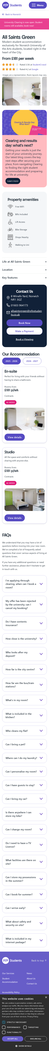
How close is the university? (21, 638)
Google (34, 69)
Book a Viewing (24, 339)
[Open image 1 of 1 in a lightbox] (24, 419)
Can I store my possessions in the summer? (21, 878)
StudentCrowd (39, 64)
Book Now (24, 323)
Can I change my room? (19, 829)
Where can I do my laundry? (21, 758)
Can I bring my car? (16, 798)
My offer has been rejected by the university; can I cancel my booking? (21, 604)
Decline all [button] (35, 1039)
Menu (40, 5)
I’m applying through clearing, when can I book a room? (21, 584)
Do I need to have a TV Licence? (18, 844)
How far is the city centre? (20, 669)
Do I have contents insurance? (16, 623)
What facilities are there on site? (21, 861)
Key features (10, 277)
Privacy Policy (32, 1016)
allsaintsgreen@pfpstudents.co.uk (26, 312)
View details (15, 437)
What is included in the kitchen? (19, 715)
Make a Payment (24, 331)
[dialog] (24, 1022)
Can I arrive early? (15, 908)
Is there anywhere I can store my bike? (18, 814)
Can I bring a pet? (15, 744)
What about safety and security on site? (18, 923)
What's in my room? (17, 700)
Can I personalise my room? (21, 771)
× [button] (46, 997)
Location (7, 269)
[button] (24, 1046)
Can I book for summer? (19, 894)
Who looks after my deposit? (16, 654)
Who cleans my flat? (17, 730)
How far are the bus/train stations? (20, 684)
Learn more (12, 180)
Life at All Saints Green (16, 261)
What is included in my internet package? (18, 940)
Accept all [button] (12, 1039)
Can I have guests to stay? (20, 785)
